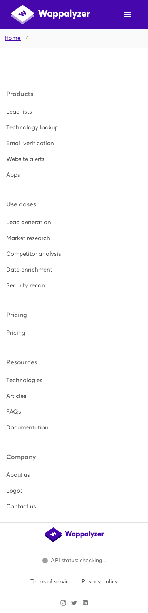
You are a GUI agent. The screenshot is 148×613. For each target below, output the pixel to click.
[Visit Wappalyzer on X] (74, 602)
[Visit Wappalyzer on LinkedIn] (85, 602)
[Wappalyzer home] (50, 14)
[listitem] (74, 112)
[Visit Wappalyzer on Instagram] (63, 602)
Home (13, 38)
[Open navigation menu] (127, 14)
